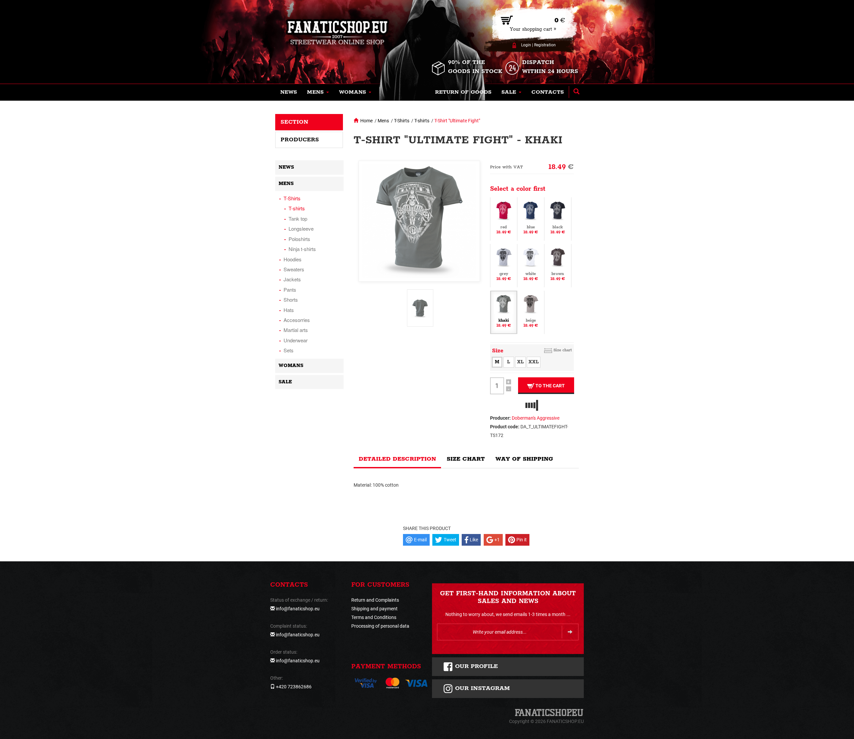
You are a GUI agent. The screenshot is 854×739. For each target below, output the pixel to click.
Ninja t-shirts (302, 248)
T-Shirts (401, 120)
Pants (290, 289)
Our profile (475, 666)
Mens (383, 120)
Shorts (291, 299)
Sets (289, 350)
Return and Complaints (375, 600)
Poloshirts (299, 238)
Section (294, 122)
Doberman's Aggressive (535, 418)
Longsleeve (301, 228)
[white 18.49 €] (530, 265)
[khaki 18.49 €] (503, 311)
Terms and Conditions (373, 617)
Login (526, 45)
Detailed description (397, 459)
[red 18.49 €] (503, 218)
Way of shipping (524, 459)
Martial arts (296, 329)
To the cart (549, 385)
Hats (289, 309)
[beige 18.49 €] (530, 311)
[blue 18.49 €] (530, 218)
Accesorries (297, 319)
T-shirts (421, 120)
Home (366, 120)
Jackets (292, 279)
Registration (545, 45)
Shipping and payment (374, 608)
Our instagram (481, 688)
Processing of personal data (380, 626)
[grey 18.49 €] (503, 265)
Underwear (296, 340)
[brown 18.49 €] (557, 265)
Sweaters (294, 269)
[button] (318, 92)
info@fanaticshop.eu (298, 608)
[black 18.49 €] (557, 218)
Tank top (298, 218)
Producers (300, 139)
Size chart (562, 350)
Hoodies (293, 259)
